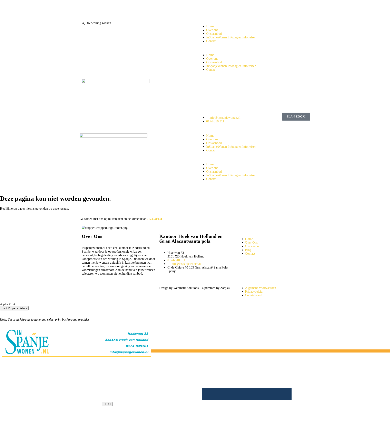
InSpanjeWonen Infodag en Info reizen (231, 37)
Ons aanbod (214, 33)
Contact (211, 41)
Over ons (212, 30)
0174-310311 (155, 218)
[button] (254, 48)
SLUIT (107, 404)
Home (210, 26)
